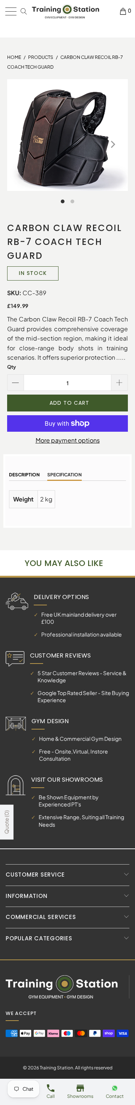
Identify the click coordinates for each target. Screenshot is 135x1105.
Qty (11, 367)
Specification (64, 474)
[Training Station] (65, 11)
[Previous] (22, 144)
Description (24, 474)
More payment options (68, 440)
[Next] (112, 144)
